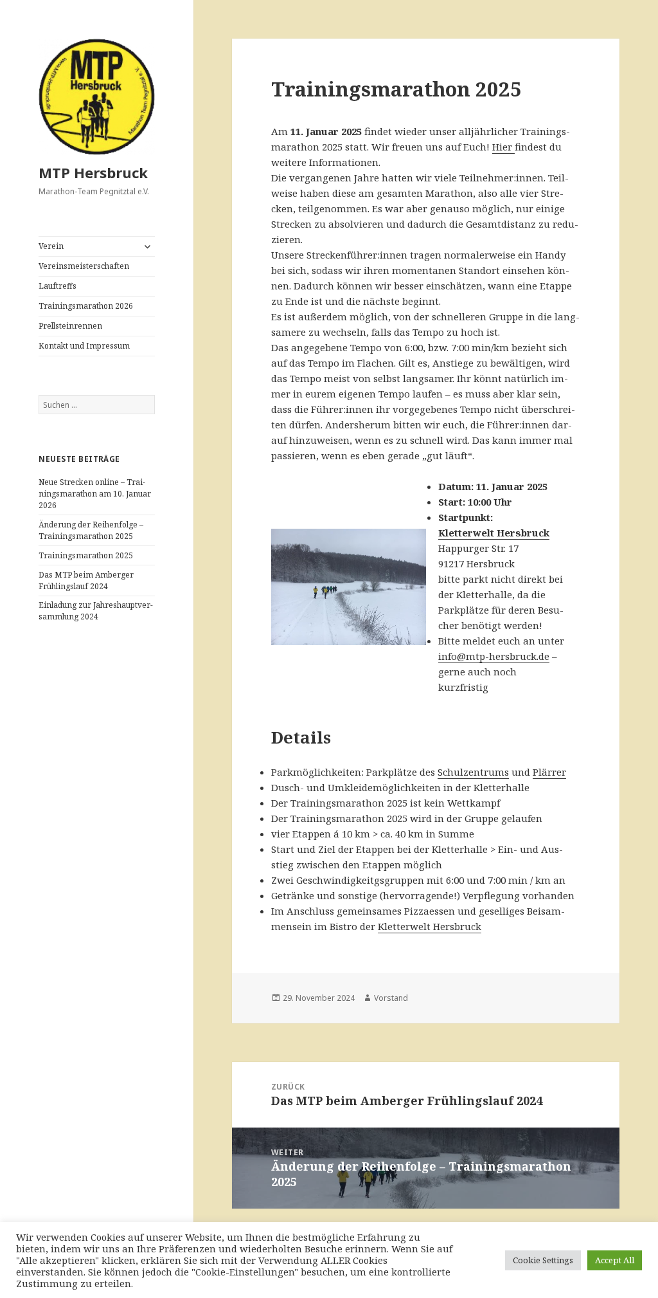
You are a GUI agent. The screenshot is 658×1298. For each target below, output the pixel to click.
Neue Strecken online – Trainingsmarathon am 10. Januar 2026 (95, 494)
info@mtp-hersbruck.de (493, 656)
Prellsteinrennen (70, 325)
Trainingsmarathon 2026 (86, 305)
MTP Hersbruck (93, 172)
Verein (51, 246)
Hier (503, 146)
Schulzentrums (473, 771)
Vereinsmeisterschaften (84, 266)
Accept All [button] (614, 1260)
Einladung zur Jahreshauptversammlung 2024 (96, 610)
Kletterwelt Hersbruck (493, 532)
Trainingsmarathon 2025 (86, 555)
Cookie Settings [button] (543, 1260)
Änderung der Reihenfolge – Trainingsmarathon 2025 (91, 530)
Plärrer (549, 771)
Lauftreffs (57, 285)
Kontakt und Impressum (84, 345)
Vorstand (391, 997)
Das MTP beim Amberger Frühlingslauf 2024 (86, 580)
